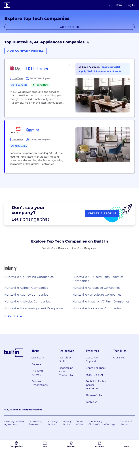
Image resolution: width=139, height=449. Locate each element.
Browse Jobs (94, 395)
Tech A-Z (91, 402)
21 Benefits (21, 146)
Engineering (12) (111, 67)
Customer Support (92, 359)
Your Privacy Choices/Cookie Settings (102, 423)
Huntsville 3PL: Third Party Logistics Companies (97, 279)
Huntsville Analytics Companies (27, 301)
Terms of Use (79, 423)
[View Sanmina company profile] (69, 146)
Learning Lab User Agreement (14, 423)
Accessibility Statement (35, 423)
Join (119, 5)
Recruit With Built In (67, 359)
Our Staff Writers (37, 372)
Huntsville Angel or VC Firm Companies (101, 301)
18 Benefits (21, 84)
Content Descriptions (39, 383)
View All (12, 316)
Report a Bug (94, 374)
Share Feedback (96, 367)
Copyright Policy (53, 423)
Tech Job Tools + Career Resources (96, 385)
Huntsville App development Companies (34, 308)
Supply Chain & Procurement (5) (96, 71)
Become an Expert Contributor (66, 371)
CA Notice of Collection (125, 423)
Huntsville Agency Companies (26, 294)
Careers (36, 364)
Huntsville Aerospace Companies (96, 287)
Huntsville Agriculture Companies (96, 294)
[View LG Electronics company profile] (69, 88)
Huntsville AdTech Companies (26, 287)
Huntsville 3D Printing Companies (29, 277)
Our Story (37, 357)
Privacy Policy (67, 423)
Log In (131, 5)
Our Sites (119, 357)
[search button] (110, 5)
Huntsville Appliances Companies (96, 308)
